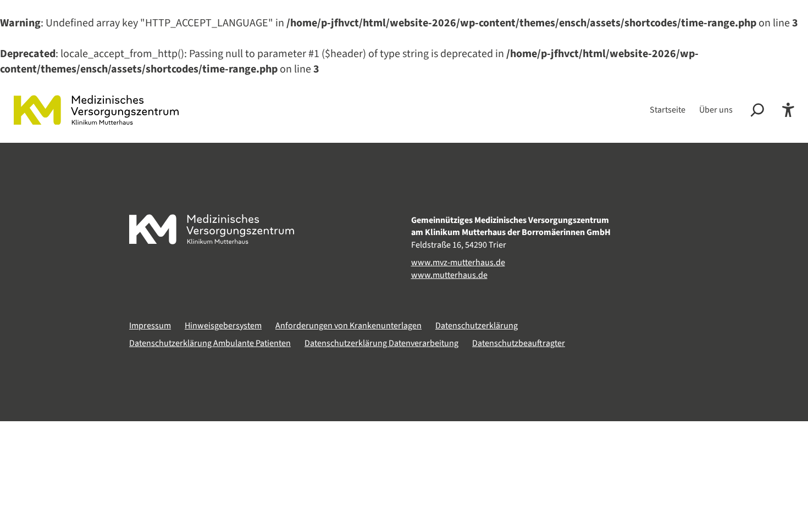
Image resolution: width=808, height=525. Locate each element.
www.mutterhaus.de (449, 275)
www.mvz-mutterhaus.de (458, 262)
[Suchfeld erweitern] (757, 110)
